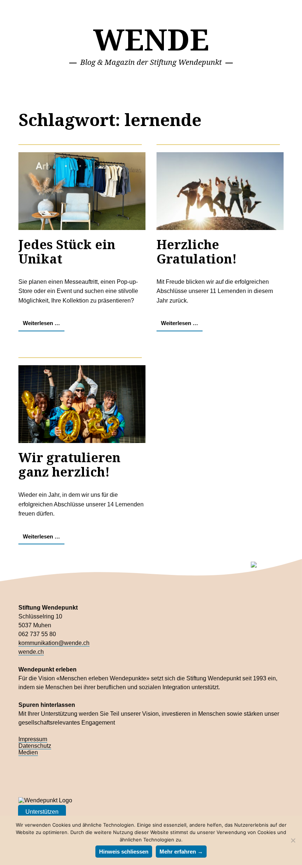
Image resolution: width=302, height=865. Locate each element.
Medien (28, 752)
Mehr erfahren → (181, 851)
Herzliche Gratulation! (197, 251)
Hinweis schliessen (123, 851)
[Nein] (292, 840)
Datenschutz (34, 746)
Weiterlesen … (41, 323)
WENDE (151, 39)
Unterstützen (42, 812)
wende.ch (31, 652)
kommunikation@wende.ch (53, 643)
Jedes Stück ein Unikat (66, 251)
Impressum (32, 739)
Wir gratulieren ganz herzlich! (69, 464)
